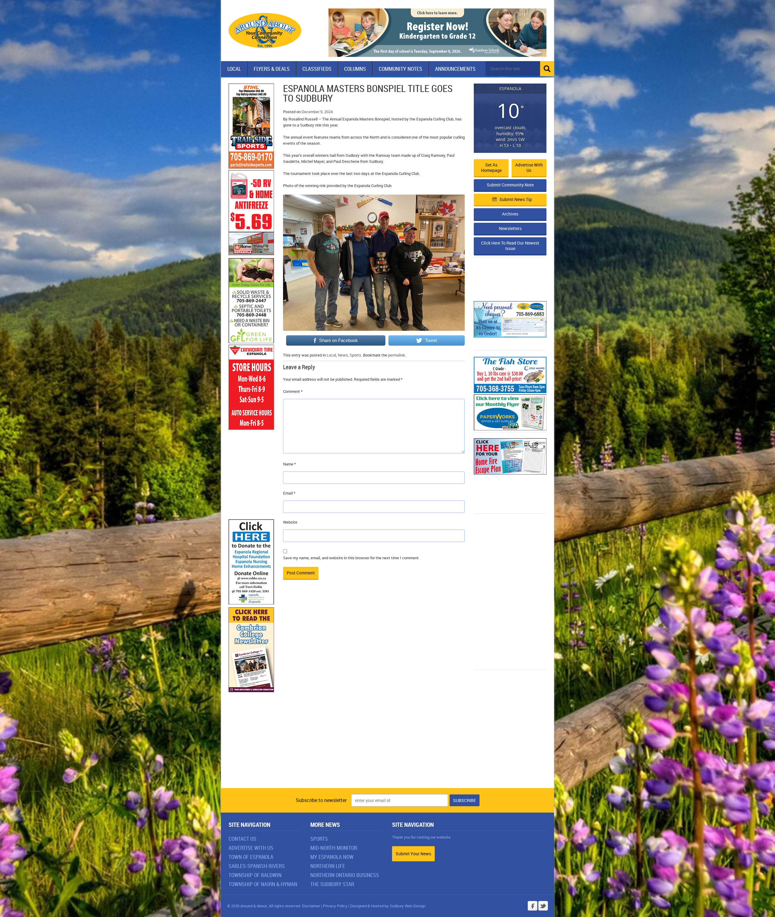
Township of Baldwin (255, 875)
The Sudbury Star (332, 884)
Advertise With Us (251, 847)
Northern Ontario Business (344, 875)
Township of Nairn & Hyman (263, 884)
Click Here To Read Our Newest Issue (510, 245)
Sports (355, 355)
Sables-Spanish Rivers (257, 865)
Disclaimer (311, 906)
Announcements (455, 68)
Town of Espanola (251, 856)
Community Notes (400, 68)
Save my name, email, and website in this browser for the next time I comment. (351, 557)
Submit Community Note (510, 185)
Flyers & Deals (272, 68)
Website (290, 522)
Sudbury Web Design (407, 906)
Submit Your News (413, 853)
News (343, 355)
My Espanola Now (332, 856)
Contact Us (242, 838)
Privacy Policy (335, 906)
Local (234, 68)
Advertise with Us (529, 167)
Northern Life (327, 865)
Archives (510, 214)
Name (289, 464)
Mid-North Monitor (333, 847)
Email (289, 493)
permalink (396, 355)
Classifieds (316, 68)
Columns (355, 68)
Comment (293, 391)
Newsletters (510, 228)
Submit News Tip (516, 199)
